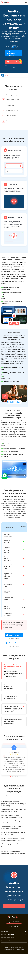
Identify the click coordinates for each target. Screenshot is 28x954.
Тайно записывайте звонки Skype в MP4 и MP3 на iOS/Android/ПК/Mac (13, 827)
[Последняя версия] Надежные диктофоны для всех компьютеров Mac (13, 816)
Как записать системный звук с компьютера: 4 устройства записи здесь (13, 852)
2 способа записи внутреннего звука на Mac (13, 797)
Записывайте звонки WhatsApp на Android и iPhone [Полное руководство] (13, 822)
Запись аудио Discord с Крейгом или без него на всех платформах (13, 810)
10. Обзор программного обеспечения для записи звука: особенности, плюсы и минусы (13, 846)
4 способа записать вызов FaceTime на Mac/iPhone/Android (13, 833)
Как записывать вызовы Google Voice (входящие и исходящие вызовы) (12, 839)
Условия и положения (11, 947)
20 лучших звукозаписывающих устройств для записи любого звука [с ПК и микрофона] (13, 803)
